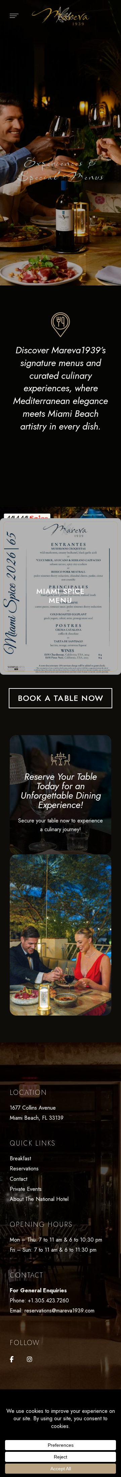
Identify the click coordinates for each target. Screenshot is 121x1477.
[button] (60, 698)
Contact (18, 1179)
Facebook (11, 1359)
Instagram (29, 1359)
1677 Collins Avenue (33, 1108)
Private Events (26, 1189)
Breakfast (20, 1158)
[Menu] (12, 16)
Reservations (24, 1168)
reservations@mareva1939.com (59, 1310)
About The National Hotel (39, 1199)
